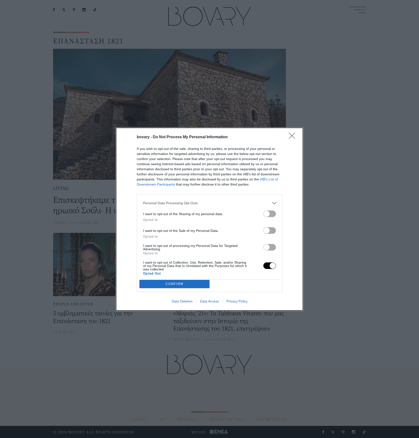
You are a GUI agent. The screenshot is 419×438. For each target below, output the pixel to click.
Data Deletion (182, 301)
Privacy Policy (237, 301)
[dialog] (209, 219)
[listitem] (209, 203)
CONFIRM (175, 284)
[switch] (269, 214)
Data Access (209, 301)
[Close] (293, 137)
